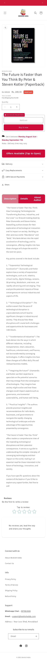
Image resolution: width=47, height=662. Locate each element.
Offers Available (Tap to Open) (23, 153)
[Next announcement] (42, 3)
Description (10, 198)
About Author (37, 198)
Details (24, 198)
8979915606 (26, 611)
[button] (5, 13)
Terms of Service (11, 585)
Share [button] (7, 184)
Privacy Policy (10, 579)
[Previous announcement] (4, 3)
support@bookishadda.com (24, 616)
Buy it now (23, 127)
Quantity (5, 102)
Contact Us (9, 563)
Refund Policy (10, 596)
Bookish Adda (26, 657)
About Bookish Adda (13, 558)
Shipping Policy (11, 590)
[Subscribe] (36, 636)
